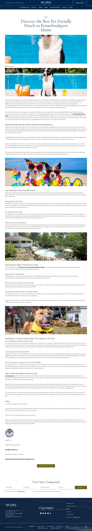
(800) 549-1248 (9, 515)
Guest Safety (59, 526)
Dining (46, 7)
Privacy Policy (21, 491)
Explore (64, 7)
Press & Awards (71, 506)
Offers (40, 7)
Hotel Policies (50, 526)
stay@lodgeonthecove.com (13, 516)
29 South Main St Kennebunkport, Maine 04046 (14, 512)
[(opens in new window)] (46, 508)
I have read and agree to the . (15, 491)
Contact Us (70, 503)
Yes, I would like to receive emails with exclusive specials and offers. (47, 491)
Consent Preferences (55, 528)
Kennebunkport (9, 376)
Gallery (70, 7)
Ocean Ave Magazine (73, 517)
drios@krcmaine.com (11, 449)
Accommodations (24, 7)
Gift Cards (69, 514)
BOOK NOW (80, 3)
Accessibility (32, 526)
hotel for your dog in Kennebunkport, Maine (31, 267)
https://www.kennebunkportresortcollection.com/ (19, 459)
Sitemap (67, 526)
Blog (67, 509)
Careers (68, 512)
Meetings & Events (55, 7)
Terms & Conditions (42, 528)
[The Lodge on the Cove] (46, 3)
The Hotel (34, 7)
